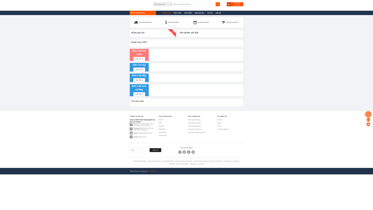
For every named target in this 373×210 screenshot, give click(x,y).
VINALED (161, 126)
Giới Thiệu (177, 13)
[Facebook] (180, 152)
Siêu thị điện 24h (152, 171)
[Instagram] (188, 152)
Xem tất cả (139, 59)
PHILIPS (161, 120)
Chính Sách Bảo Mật (223, 129)
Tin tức (210, 13)
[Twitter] (184, 152)
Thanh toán (193, 164)
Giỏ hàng (235, 161)
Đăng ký (155, 150)
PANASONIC (162, 129)
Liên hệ (218, 13)
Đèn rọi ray (139, 64)
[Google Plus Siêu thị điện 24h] (193, 152)
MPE (160, 123)
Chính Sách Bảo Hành (194, 126)
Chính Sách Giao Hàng (194, 123)
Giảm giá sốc (199, 13)
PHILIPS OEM (163, 135)
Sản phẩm (188, 13)
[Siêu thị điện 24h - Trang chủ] (133, 4)
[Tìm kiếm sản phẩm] (218, 4)
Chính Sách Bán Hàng (194, 120)
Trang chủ (167, 13)
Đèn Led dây (139, 75)
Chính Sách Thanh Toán (195, 129)
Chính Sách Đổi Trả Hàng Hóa (196, 132)
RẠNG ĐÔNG (162, 132)
